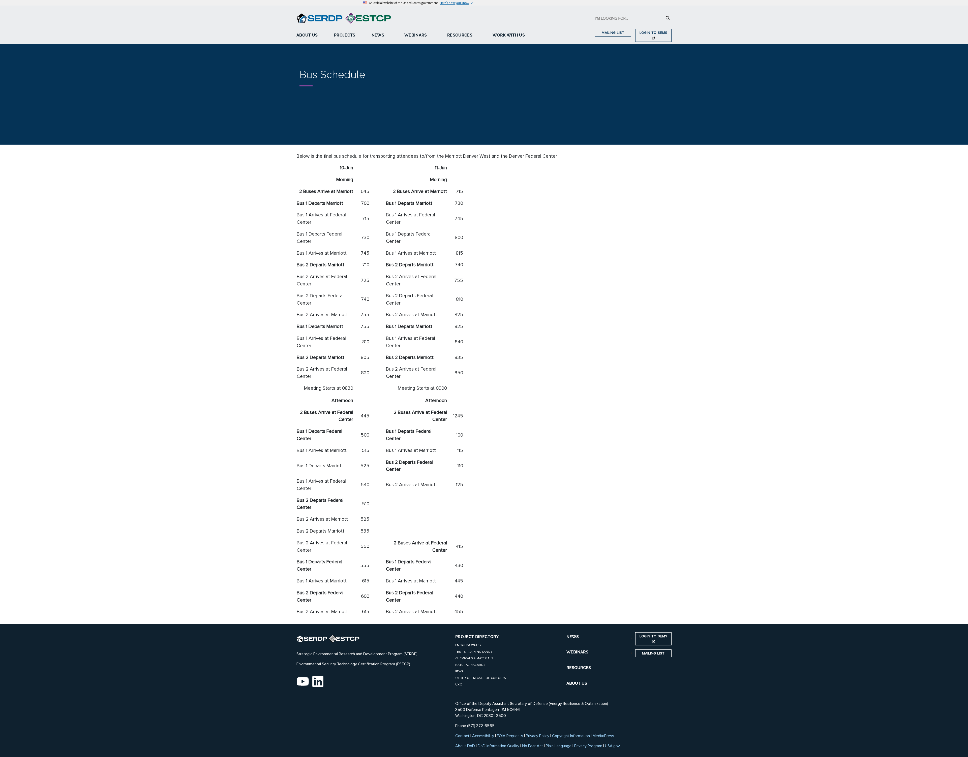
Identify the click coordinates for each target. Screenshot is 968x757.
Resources (459, 35)
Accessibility (483, 735)
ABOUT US (576, 683)
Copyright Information (571, 735)
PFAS (459, 671)
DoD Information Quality (498, 745)
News (378, 35)
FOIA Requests (510, 735)
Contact (462, 735)
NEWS (572, 636)
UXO (458, 684)
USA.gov (612, 745)
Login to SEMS (654, 32)
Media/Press (603, 735)
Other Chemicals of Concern (480, 678)
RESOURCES (578, 667)
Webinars (415, 35)
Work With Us (509, 35)
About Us (307, 35)
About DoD (465, 745)
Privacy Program (588, 745)
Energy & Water (468, 645)
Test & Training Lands (474, 652)
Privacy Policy (537, 735)
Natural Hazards (470, 665)
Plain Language (558, 745)
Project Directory (477, 636)
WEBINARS (577, 652)
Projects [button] (344, 35)
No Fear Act (532, 745)
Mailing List (613, 32)
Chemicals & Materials (474, 658)
